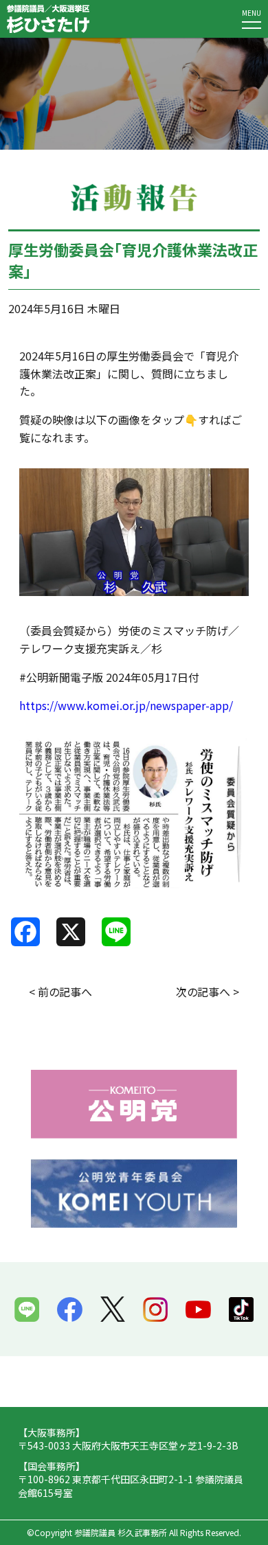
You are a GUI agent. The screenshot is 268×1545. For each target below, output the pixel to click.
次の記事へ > (207, 991)
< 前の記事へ (60, 991)
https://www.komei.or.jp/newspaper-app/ (126, 705)
